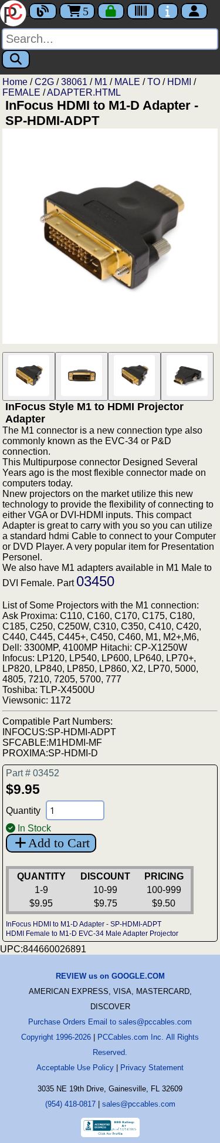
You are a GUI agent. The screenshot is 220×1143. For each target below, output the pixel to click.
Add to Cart (59, 843)
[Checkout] (110, 11)
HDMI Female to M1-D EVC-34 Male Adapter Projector (92, 933)
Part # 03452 (32, 773)
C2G (44, 82)
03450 (95, 581)
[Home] (14, 12)
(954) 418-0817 (70, 1104)
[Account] (194, 11)
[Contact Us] (167, 11)
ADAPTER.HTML (84, 92)
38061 (74, 82)
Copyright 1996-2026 (56, 1037)
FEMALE (21, 92)
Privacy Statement (152, 1067)
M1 (100, 82)
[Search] (16, 59)
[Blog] (43, 11)
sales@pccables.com (138, 1104)
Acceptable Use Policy (75, 1067)
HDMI (179, 82)
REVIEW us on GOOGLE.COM (110, 976)
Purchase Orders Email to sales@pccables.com (110, 1021)
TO (153, 82)
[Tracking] (141, 11)
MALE (127, 82)
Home (15, 82)
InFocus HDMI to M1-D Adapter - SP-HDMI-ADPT (83, 924)
